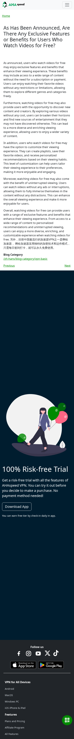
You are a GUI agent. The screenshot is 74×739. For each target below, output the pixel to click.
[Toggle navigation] (67, 4)
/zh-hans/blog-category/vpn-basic (25, 259)
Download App (17, 506)
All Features (11, 734)
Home (6, 16)
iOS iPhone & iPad (15, 708)
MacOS (9, 695)
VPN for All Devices (17, 682)
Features (11, 714)
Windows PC (12, 701)
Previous (9, 266)
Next (68, 266)
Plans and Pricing (15, 721)
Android (9, 688)
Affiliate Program (14, 727)
